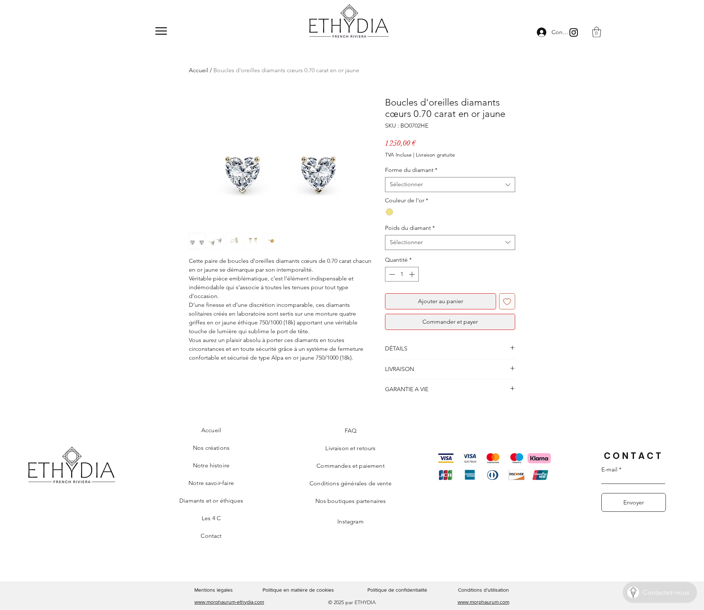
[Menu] (161, 31)
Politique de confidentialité (397, 590)
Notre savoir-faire (211, 482)
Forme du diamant (411, 169)
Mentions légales (213, 590)
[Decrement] (391, 274)
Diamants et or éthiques (211, 500)
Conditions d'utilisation (483, 590)
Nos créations (211, 447)
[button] (596, 32)
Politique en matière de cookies (299, 590)
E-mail (609, 470)
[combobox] (450, 184)
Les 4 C (211, 518)
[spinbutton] (401, 274)
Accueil (198, 70)
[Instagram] (573, 32)
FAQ (350, 430)
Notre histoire (211, 465)
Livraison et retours (350, 448)
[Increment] (412, 274)
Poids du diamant (410, 227)
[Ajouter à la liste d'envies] (507, 301)
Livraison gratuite (435, 154)
